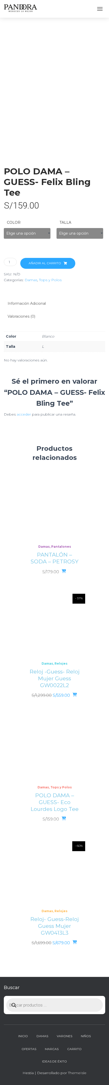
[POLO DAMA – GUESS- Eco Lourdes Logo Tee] (54, 749)
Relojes (61, 663)
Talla (65, 222)
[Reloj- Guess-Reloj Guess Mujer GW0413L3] (54, 873)
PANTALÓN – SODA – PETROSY (54, 558)
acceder (24, 414)
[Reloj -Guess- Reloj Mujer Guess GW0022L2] (54, 625)
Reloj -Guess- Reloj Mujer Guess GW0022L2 (55, 678)
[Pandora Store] (23, 9)
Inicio (23, 1036)
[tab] (54, 304)
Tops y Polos (50, 280)
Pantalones (61, 546)
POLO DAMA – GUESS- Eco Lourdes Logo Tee (55, 802)
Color (14, 222)
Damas (31, 280)
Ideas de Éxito (54, 1061)
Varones (64, 1036)
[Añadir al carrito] (75, 695)
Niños (86, 1036)
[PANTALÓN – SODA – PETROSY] (54, 509)
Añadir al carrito (45, 263)
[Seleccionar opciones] (64, 571)
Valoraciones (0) (21, 316)
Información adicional (27, 303)
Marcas (52, 1049)
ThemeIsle (77, 1073)
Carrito (74, 1049)
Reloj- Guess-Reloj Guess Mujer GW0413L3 (54, 926)
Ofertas (29, 1049)
